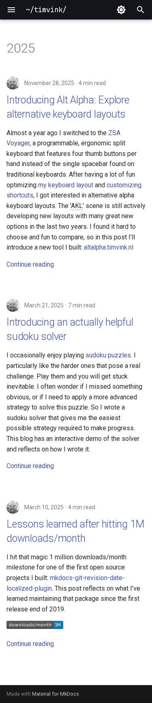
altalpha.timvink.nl (108, 247)
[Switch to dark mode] (121, 10)
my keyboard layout (65, 185)
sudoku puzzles (108, 355)
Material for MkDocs (55, 694)
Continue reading (30, 264)
